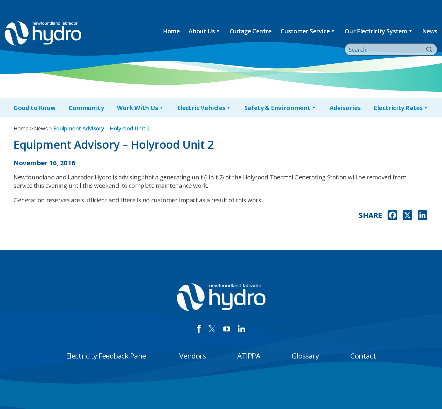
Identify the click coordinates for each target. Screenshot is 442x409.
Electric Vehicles (201, 108)
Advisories (345, 108)
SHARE (370, 215)
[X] (407, 215)
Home (171, 31)
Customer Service (305, 31)
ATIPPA (248, 356)
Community (86, 108)
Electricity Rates (398, 108)
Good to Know (34, 108)
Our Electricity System (376, 31)
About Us (202, 31)
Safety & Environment (277, 108)
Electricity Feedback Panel (107, 356)
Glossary (305, 356)
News (429, 31)
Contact (363, 356)
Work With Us (137, 108)
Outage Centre (251, 31)
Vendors (192, 356)
